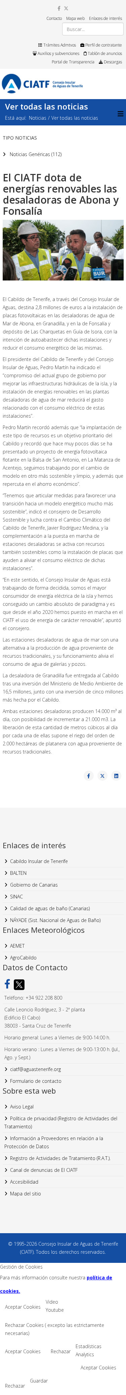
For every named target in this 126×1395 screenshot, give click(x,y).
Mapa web (75, 18)
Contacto (54, 18)
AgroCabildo (23, 957)
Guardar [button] (39, 1380)
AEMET (17, 946)
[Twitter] (17, 984)
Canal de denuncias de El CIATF (44, 1170)
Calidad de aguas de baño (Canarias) (50, 908)
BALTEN (18, 873)
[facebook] (58, 8)
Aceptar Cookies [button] (23, 1307)
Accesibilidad (24, 1182)
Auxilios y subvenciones (58, 53)
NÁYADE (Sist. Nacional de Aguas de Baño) (55, 920)
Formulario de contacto (35, 1081)
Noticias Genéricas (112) (34, 154)
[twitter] (66, 8)
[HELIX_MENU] (121, 113)
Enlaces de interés (105, 18)
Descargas (112, 62)
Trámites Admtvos (59, 45)
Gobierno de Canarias (34, 885)
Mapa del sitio (25, 1193)
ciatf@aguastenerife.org (35, 1069)
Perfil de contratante (103, 45)
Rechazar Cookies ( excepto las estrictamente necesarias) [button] (54, 1329)
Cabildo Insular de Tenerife (39, 861)
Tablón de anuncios (104, 53)
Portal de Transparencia (73, 62)
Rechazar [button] (61, 1351)
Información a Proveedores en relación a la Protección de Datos (53, 1142)
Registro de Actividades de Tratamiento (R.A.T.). (60, 1158)
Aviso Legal (22, 1106)
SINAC (16, 896)
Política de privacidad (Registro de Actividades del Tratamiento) (60, 1122)
